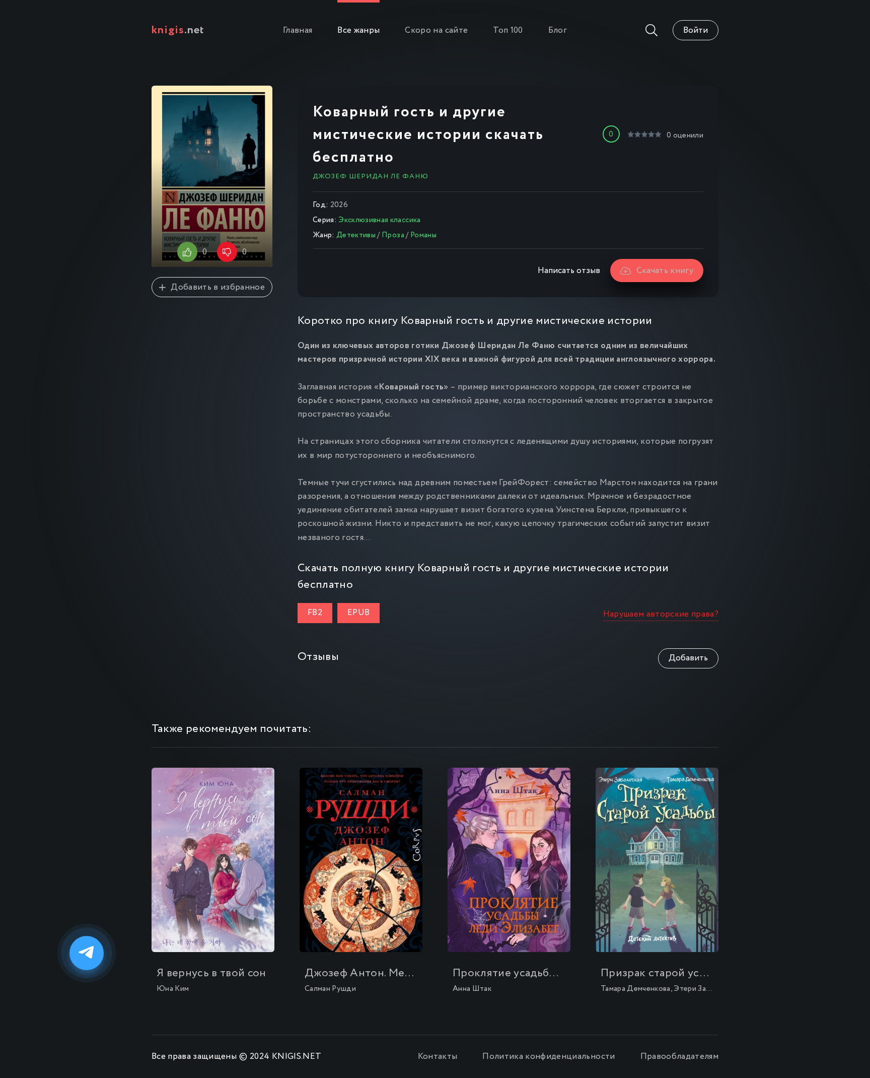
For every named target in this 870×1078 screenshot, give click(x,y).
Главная (297, 30)
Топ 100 (508, 30)
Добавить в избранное (218, 287)
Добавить (688, 658)
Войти (695, 30)
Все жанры (358, 30)
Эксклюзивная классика (379, 220)
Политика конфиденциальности (548, 1056)
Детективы (356, 235)
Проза (393, 235)
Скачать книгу (664, 270)
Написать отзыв (569, 270)
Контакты (438, 1056)
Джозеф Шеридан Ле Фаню (370, 176)
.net (178, 30)
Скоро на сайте (436, 30)
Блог (557, 30)
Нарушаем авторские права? (661, 614)
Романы (423, 235)
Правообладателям (679, 1056)
